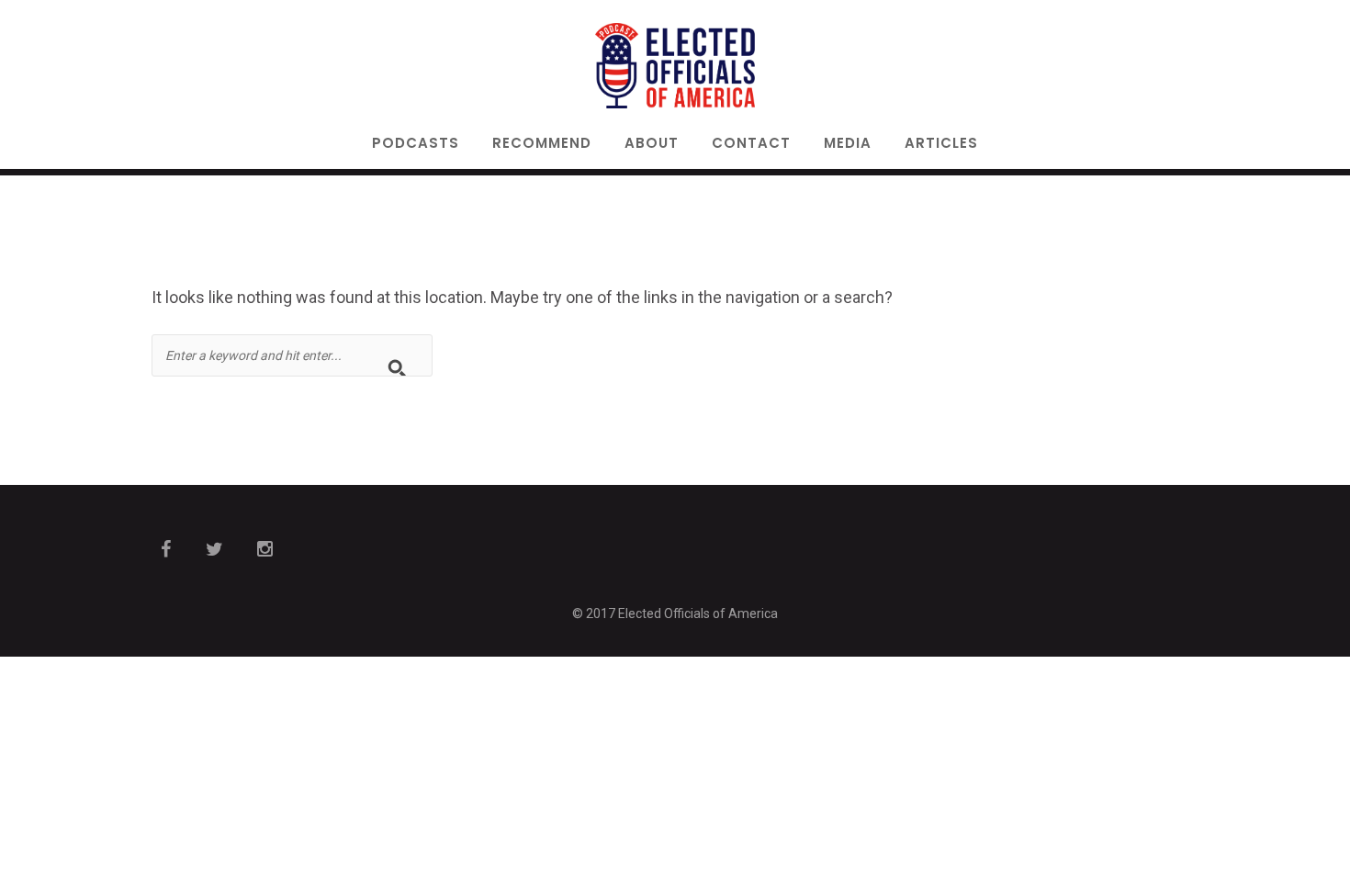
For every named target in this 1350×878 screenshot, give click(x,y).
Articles (941, 144)
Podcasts (415, 144)
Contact (751, 144)
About (651, 144)
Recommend (541, 144)
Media (848, 144)
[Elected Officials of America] (675, 65)
